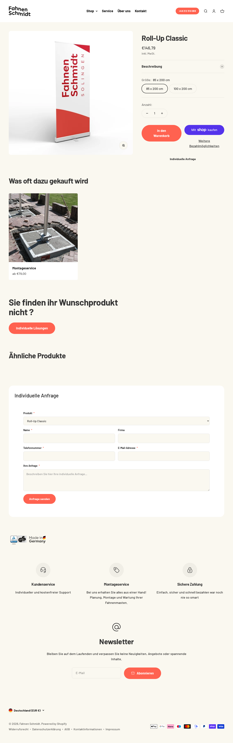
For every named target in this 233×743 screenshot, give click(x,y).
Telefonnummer (33, 447)
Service (107, 11)
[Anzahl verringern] (147, 113)
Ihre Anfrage (31, 465)
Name (27, 430)
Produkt (29, 413)
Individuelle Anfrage (183, 159)
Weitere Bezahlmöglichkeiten (204, 143)
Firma (121, 430)
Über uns (124, 11)
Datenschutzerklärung (46, 729)
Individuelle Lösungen (32, 328)
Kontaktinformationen (88, 729)
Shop (90, 11)
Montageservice (24, 268)
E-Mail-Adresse (128, 447)
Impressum (113, 729)
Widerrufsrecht (19, 729)
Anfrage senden (39, 499)
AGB (67, 729)
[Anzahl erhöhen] (162, 113)
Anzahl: (147, 105)
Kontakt (141, 11)
